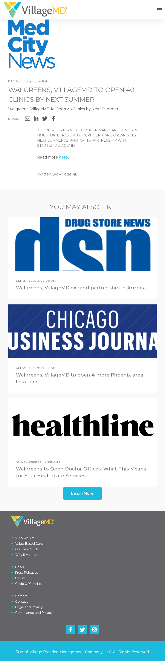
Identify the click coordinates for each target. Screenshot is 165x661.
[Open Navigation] (159, 9)
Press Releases (26, 573)
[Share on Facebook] (53, 118)
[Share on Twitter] (44, 118)
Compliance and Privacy (34, 613)
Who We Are (25, 538)
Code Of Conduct (29, 584)
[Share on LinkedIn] (36, 118)
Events (20, 578)
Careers (21, 596)
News (19, 567)
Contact (21, 602)
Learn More (82, 493)
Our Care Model (27, 549)
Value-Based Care (29, 544)
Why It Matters (26, 555)
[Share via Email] (27, 118)
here (63, 157)
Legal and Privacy (29, 607)
